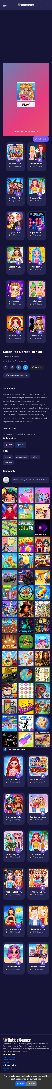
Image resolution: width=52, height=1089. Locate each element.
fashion (35, 457)
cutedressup (21, 457)
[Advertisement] (26, 36)
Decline (31, 1083)
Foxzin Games (9, 1057)
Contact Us (8, 1068)
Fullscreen (42, 139)
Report (38, 367)
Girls (10, 445)
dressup (8, 457)
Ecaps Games (9, 1060)
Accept (20, 1083)
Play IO (6, 1062)
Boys (22, 445)
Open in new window (19, 375)
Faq (4, 1070)
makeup (8, 462)
